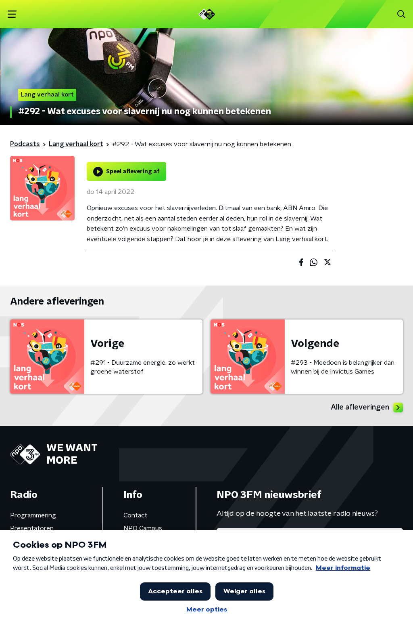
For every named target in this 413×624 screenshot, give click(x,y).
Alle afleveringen (360, 407)
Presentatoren (32, 528)
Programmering (33, 515)
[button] (12, 14)
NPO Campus (142, 528)
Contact (135, 515)
